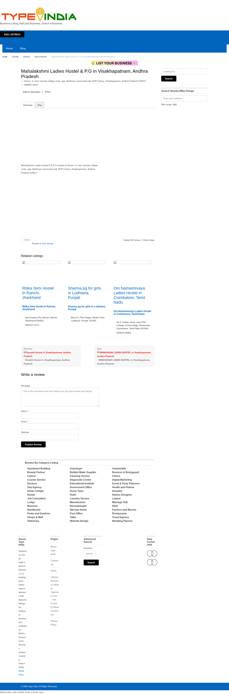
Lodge (31, 502)
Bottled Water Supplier (83, 472)
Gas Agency (34, 487)
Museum (32, 506)
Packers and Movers (124, 509)
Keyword (88, 548)
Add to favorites (31, 92)
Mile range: (166, 104)
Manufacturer (78, 502)
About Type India (53, 550)
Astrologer (76, 468)
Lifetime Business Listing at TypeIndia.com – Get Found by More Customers (55, 596)
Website (25, 432)
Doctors (32, 483)
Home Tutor (77, 491)
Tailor (73, 517)
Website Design (79, 521)
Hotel (73, 494)
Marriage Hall (120, 502)
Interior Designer (122, 494)
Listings (207, 3)
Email (24, 421)
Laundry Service (79, 498)
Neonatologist (78, 506)
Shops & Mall (35, 517)
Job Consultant (36, 498)
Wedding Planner (122, 521)
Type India (33, 686)
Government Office (81, 487)
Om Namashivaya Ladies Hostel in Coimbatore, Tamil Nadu (132, 312)
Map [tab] (40, 105)
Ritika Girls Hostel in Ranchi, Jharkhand (38, 293)
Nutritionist (33, 509)
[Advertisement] (61, 134)
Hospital (117, 491)
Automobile (119, 468)
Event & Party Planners (126, 483)
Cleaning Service (80, 476)
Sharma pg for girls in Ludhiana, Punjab (84, 293)
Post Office (76, 513)
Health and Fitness (123, 487)
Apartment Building (38, 468)
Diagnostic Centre (80, 479)
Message (25, 385)
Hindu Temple (35, 491)
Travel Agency (120, 517)
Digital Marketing (122, 479)
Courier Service (36, 479)
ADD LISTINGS (12, 34)
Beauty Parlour (36, 472)
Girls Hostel (41, 57)
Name (25, 411)
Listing (15, 57)
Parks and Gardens (38, 513)
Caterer (31, 476)
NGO (115, 506)
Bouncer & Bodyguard (125, 472)
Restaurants (119, 513)
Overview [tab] (27, 105)
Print (47, 92)
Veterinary (33, 521)
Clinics (116, 476)
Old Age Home (78, 509)
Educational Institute (82, 483)
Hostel (26, 57)
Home (198, 3)
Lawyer (116, 498)
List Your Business (220, 3)
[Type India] (39, 14)
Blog (23, 48)
